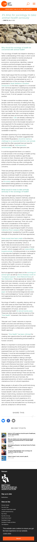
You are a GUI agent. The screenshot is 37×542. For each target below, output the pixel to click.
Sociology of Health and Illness (8, 522)
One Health (6, 315)
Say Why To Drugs (5, 516)
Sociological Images (6, 520)
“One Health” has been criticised (19, 334)
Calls (15, 118)
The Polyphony (4, 524)
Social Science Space (6, 518)
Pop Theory (4, 513)
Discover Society (5, 505)
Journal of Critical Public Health (8, 509)
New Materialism (7, 279)
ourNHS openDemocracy (7, 511)
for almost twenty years (25, 311)
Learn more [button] (7, 533)
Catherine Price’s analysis (10, 230)
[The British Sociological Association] (10, 482)
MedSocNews (4, 497)
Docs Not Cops (4, 507)
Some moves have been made (11, 238)
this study (6, 181)
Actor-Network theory (24, 277)
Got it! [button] (18, 538)
